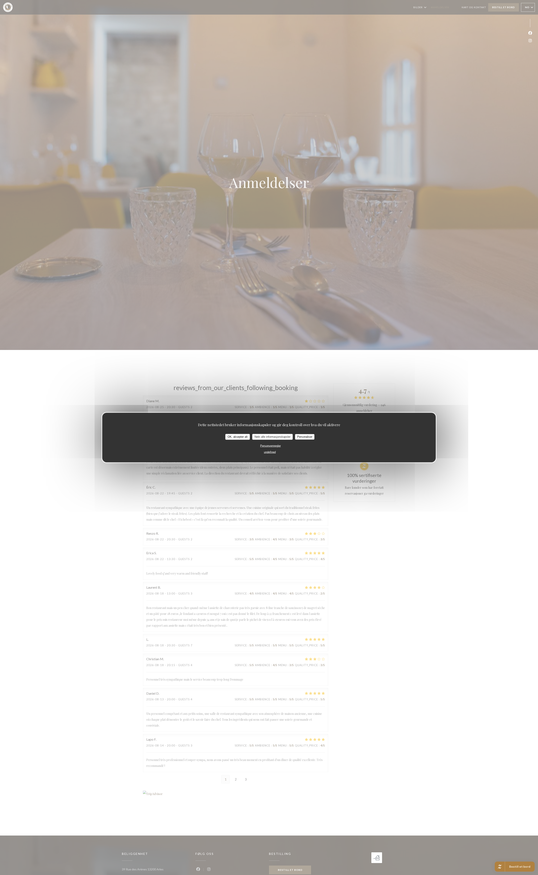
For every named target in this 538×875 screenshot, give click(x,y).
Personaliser (304, 436)
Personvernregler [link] (270, 445)
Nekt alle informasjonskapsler (272, 436)
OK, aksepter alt (238, 436)
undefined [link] (270, 451)
